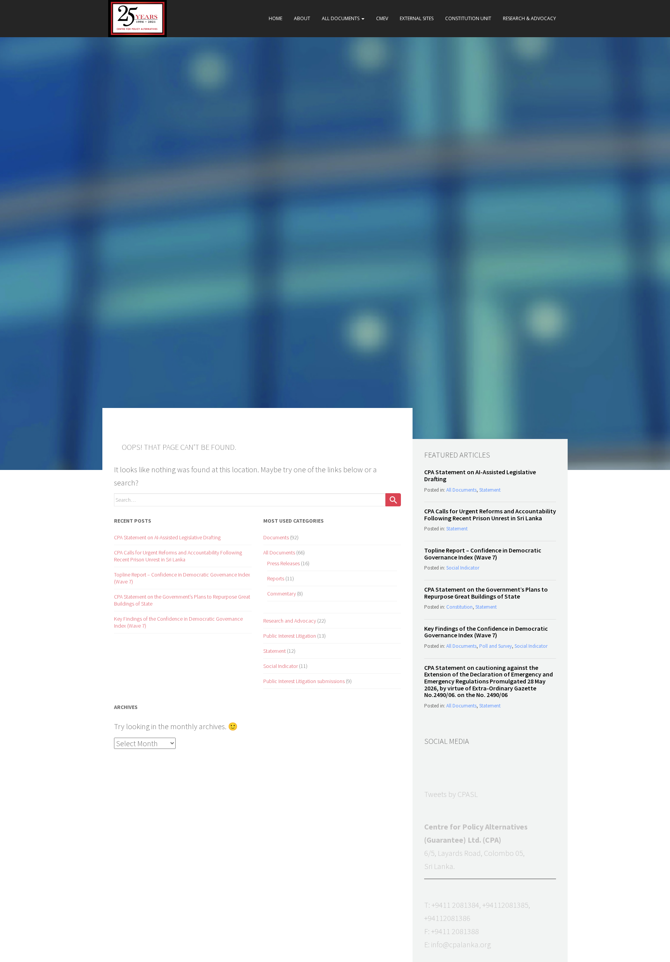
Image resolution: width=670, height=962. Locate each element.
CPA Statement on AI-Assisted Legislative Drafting (167, 537)
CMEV (382, 18)
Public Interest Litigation (289, 635)
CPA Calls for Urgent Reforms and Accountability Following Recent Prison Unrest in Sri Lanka (178, 556)
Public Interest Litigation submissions (304, 681)
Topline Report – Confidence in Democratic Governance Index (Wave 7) (482, 553)
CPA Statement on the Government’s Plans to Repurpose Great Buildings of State (486, 592)
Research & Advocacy (529, 18)
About (302, 18)
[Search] (393, 499)
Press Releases (283, 563)
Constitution (459, 607)
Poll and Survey (495, 646)
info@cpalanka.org (461, 944)
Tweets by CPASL (451, 794)
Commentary (281, 593)
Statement (274, 650)
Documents (276, 537)
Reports (275, 578)
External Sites (416, 18)
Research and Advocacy (289, 620)
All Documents (341, 18)
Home (275, 18)
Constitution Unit (468, 18)
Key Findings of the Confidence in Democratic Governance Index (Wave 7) (486, 632)
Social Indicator (280, 666)
